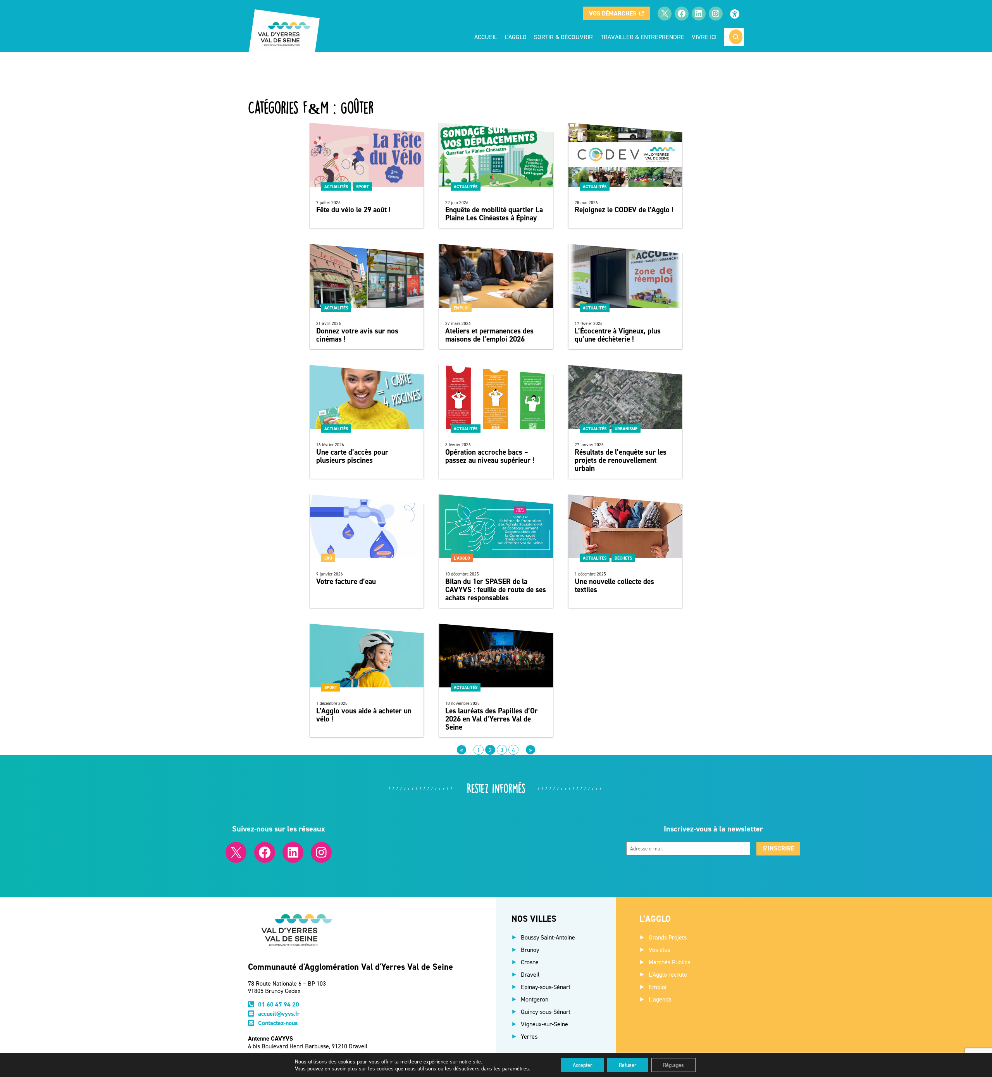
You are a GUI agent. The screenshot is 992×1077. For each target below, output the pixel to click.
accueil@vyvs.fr (279, 1014)
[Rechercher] (735, 36)
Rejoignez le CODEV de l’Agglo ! (624, 210)
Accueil (485, 37)
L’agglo (462, 558)
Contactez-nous (278, 1023)
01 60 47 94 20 (278, 1004)
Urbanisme (626, 428)
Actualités (336, 186)
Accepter (582, 1065)
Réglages (673, 1065)
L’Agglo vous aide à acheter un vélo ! (364, 715)
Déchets (623, 558)
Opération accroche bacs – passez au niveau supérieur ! (489, 456)
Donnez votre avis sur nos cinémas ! (357, 335)
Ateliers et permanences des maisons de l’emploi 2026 (489, 335)
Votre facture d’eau (346, 581)
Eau (328, 558)
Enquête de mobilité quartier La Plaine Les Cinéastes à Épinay (494, 214)
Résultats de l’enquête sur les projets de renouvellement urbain (620, 460)
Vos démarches (612, 13)
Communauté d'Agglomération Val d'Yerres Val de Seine (350, 966)
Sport (362, 186)
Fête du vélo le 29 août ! (353, 210)
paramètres (515, 1068)
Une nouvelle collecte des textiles (614, 585)
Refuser (628, 1065)
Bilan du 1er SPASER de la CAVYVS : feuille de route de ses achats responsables (495, 589)
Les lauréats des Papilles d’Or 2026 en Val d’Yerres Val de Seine (491, 719)
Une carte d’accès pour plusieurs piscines (352, 456)
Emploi (461, 307)
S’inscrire (778, 848)
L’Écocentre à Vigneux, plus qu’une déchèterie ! (618, 335)
